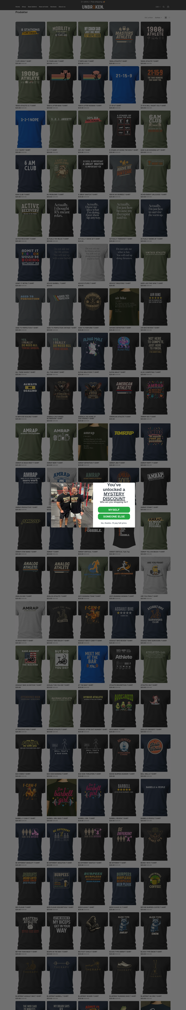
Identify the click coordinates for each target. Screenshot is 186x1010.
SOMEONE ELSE (114, 516)
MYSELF (113, 509)
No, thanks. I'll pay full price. (114, 523)
